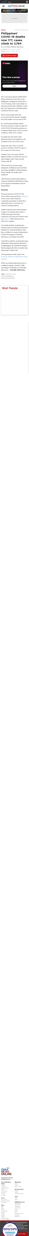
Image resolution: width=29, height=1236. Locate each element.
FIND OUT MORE (21, 1233)
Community (17, 1206)
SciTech (2, 1213)
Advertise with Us (4, 1188)
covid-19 (8, 274)
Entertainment (18, 1203)
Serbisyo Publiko (4, 1218)
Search (16, 1197)
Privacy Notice (4, 1191)
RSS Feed (17, 1190)
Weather (3, 1212)
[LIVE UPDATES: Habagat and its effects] (14, 11)
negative (7, 219)
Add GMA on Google (9, 55)
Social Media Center (19, 1193)
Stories (16, 1199)
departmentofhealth (8, 278)
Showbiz (3, 1215)
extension (24, 196)
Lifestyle (3, 1216)
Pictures (16, 1210)
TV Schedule (3, 1202)
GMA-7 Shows (4, 1199)
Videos (16, 1183)
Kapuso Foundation (19, 1213)
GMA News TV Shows (5, 1201)
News (9, 2)
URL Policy (3, 1192)
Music (16, 1212)
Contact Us (3, 1186)
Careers (2, 1189)
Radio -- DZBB (18, 1186)
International (17, 1207)
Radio (16, 1209)
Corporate (17, 1215)
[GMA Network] (4, 1)
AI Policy (3, 1193)
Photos (16, 1185)
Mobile (16, 1192)
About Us (3, 1185)
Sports (2, 1209)
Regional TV (17, 1216)
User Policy (3, 1195)
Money (2, 1208)
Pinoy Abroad (4, 1211)
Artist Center (17, 1205)
